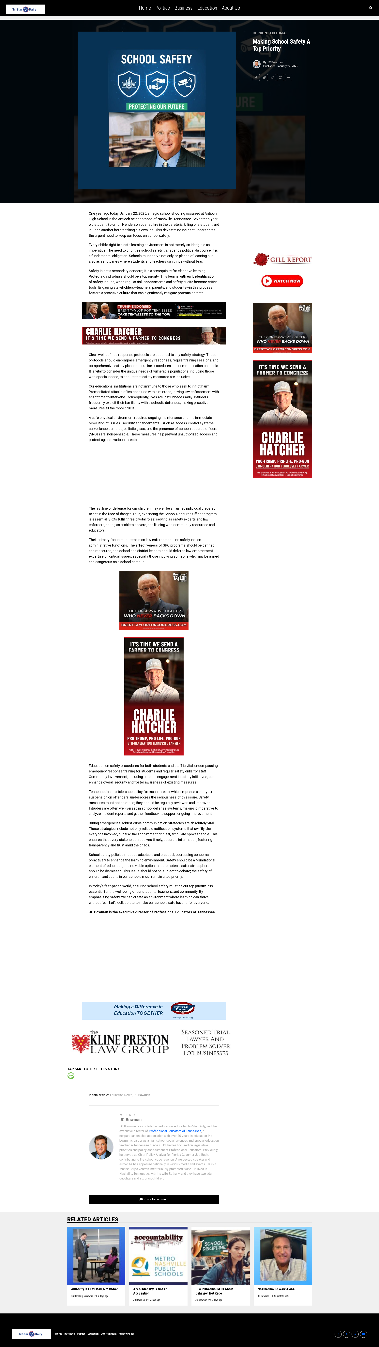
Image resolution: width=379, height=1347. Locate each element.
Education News (121, 1095)
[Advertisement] (154, 474)
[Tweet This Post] (264, 77)
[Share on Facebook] (256, 77)
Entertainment (108, 1333)
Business (184, 8)
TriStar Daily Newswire (82, 1296)
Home (145, 8)
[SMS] (71, 1075)
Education (207, 8)
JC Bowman (275, 62)
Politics (163, 8)
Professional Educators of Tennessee (175, 1131)
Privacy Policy (126, 1333)
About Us (231, 8)
